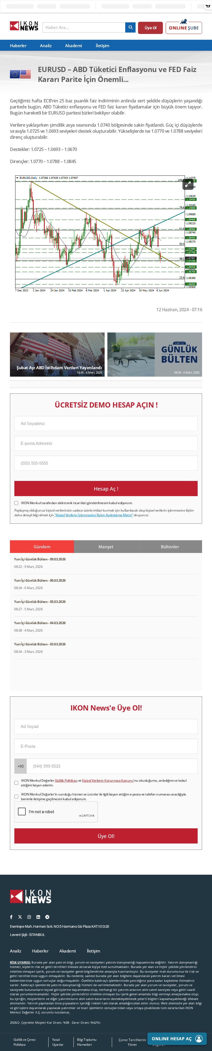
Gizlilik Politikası (66, 780)
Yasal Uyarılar (57, 1042)
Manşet (106, 546)
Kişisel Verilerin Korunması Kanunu (107, 780)
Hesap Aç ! (106, 488)
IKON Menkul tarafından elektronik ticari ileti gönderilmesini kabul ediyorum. (76, 503)
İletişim (102, 45)
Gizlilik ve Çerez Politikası (25, 1042)
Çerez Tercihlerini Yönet (132, 1042)
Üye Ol (151, 27)
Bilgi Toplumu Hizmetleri (86, 1042)
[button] (16, 384)
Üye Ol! (106, 836)
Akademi (73, 45)
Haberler (18, 45)
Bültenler (170, 546)
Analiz (45, 45)
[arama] (130, 27)
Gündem (42, 546)
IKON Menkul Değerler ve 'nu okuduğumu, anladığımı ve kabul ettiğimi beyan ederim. (103, 782)
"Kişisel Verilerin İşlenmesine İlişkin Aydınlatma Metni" (93, 515)
